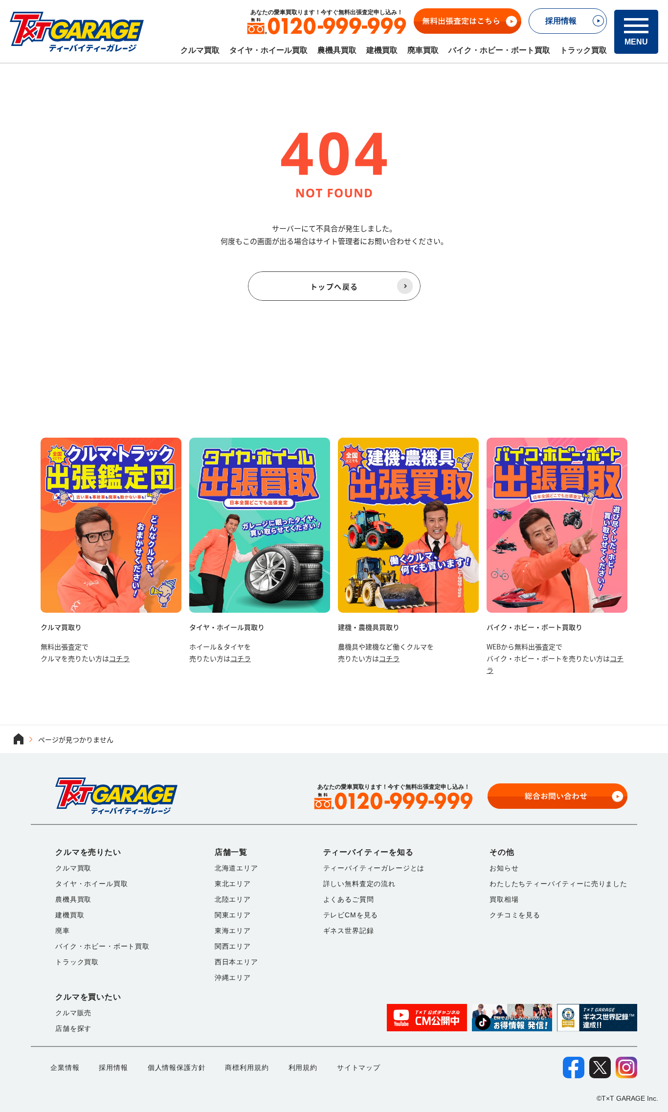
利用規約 (303, 1067)
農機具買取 (336, 50)
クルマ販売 (73, 1013)
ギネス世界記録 (348, 930)
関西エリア (233, 946)
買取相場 (504, 899)
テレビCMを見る (351, 915)
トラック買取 (583, 50)
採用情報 (113, 1067)
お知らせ (504, 868)
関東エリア (233, 915)
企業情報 (64, 1067)
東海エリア (233, 930)
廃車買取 (423, 50)
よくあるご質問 (348, 899)
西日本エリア (236, 962)
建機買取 (382, 50)
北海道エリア (236, 868)
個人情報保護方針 (177, 1067)
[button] (636, 32)
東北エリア (233, 884)
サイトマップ (358, 1067)
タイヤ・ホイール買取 (268, 50)
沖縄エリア (233, 977)
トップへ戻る (334, 286)
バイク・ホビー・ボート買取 (499, 50)
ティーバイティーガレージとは (374, 868)
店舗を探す (73, 1028)
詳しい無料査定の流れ (359, 884)
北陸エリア (233, 899)
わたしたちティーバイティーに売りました (558, 884)
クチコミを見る (515, 915)
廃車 (62, 930)
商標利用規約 (246, 1067)
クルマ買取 (200, 50)
